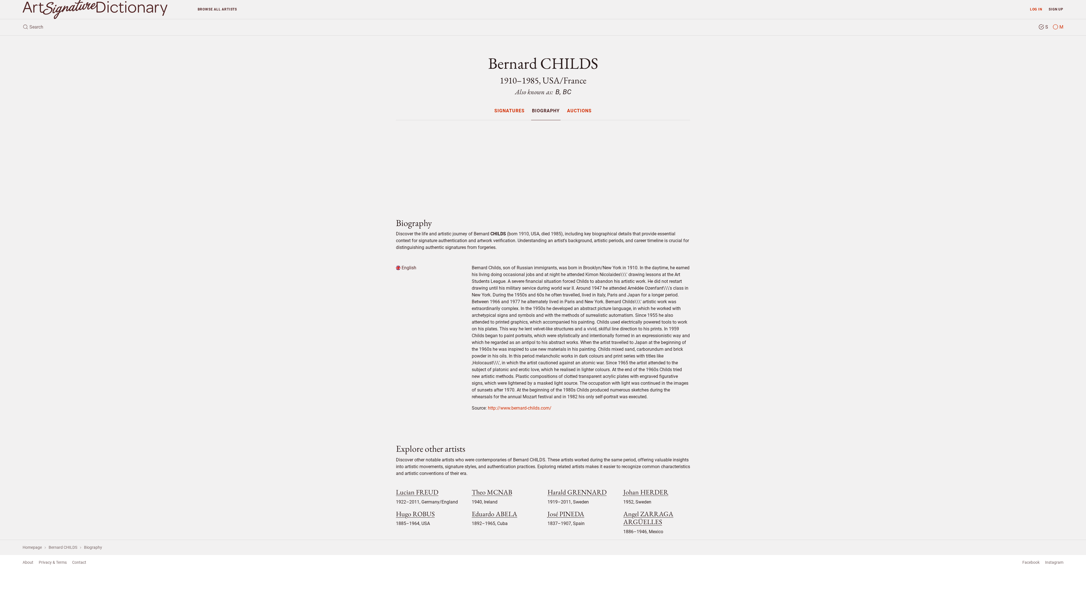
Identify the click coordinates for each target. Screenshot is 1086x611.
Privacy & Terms (53, 562)
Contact (79, 562)
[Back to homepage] (106, 9)
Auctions (579, 111)
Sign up (1056, 9)
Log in (1036, 9)
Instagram (1054, 562)
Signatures (509, 111)
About (28, 562)
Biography (546, 111)
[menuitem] (509, 110)
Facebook (1031, 562)
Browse (217, 9)
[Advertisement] (543, 164)
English (408, 267)
